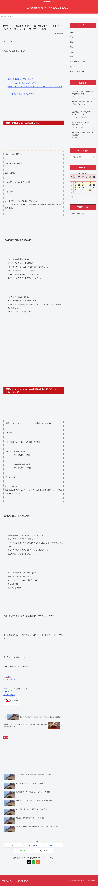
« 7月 (72, 197)
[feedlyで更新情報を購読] (33, 862)
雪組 (72, 42)
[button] (43, 851)
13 (83, 185)
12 (79, 185)
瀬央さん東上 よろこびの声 (23, 94)
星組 (6, 737)
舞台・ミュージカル (78, 72)
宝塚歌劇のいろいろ (78, 62)
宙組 (72, 52)
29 (90, 190)
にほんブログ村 (9, 679)
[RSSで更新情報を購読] (38, 862)
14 (86, 185)
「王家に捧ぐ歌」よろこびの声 (24, 83)
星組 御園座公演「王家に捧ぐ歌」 (21, 79)
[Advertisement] (33, 349)
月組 (72, 37)
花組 (72, 32)
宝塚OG (73, 67)
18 (75, 187)
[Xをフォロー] (29, 862)
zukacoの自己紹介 (77, 214)
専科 (72, 57)
